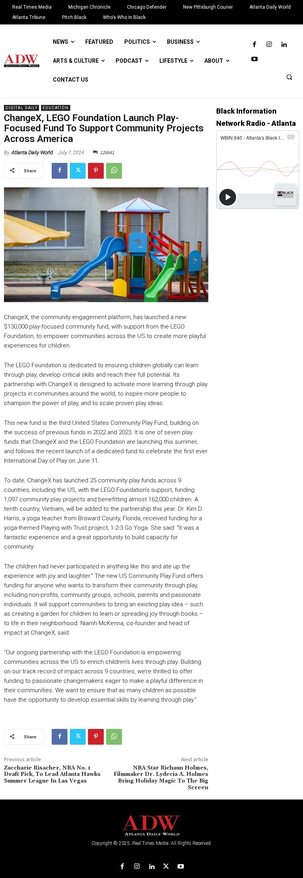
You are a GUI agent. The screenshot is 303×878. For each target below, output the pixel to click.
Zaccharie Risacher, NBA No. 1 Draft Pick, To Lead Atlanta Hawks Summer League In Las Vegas (52, 774)
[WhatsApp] (114, 171)
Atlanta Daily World (32, 152)
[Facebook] (254, 44)
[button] (289, 77)
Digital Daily (21, 108)
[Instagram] (269, 44)
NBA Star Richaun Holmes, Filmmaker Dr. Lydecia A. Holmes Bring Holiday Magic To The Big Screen (161, 777)
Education (56, 108)
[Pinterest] (96, 171)
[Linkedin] (284, 44)
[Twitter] (78, 171)
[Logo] (151, 825)
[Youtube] (254, 59)
